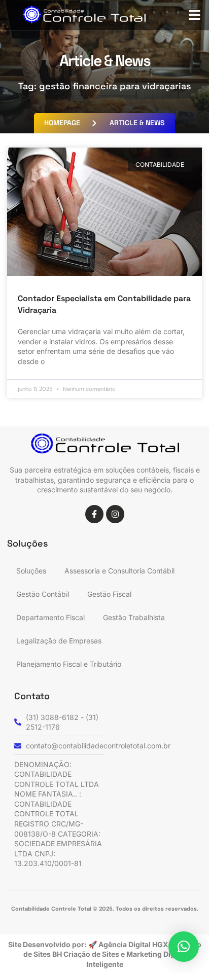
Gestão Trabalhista (134, 617)
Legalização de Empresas (58, 640)
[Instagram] (115, 514)
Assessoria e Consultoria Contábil (119, 570)
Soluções (31, 570)
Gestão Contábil (42, 594)
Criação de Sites (92, 954)
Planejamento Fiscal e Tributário (68, 664)
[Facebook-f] (94, 514)
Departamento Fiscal (50, 617)
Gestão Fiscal (109, 594)
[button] (194, 15)
